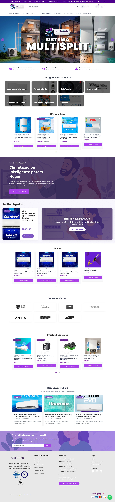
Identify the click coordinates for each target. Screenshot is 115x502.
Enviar (47, 445)
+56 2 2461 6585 (67, 464)
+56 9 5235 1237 (67, 466)
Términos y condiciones (97, 464)
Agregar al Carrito (24, 146)
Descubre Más (18, 191)
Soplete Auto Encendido (90, 270)
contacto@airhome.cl (69, 459)
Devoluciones (37, 462)
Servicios (58, 13)
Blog (79, 13)
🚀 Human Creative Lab (25, 495)
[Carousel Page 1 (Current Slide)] (56, 372)
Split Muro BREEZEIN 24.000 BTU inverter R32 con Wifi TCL (93, 136)
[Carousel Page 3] (59, 372)
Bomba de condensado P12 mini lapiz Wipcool (68, 359)
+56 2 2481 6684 (72, 469)
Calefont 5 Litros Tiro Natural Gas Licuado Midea (92, 357)
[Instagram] (101, 1)
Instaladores (69, 13)
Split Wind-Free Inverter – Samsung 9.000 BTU (44, 138)
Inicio (35, 13)
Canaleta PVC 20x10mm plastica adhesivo (23, 359)
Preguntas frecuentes (39, 470)
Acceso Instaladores (39, 473)
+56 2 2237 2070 (67, 461)
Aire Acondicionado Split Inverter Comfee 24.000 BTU (23, 272)
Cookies (93, 459)
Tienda (27, 13)
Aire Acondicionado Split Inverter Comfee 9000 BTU (69, 272)
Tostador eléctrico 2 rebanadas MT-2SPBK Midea (46, 357)
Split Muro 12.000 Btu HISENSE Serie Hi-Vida (68, 138)
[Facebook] (99, 1)
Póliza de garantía (38, 467)
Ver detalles (28, 236)
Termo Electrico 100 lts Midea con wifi (23, 138)
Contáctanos (37, 459)
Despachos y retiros (39, 464)
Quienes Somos (46, 13)
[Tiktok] (105, 1)
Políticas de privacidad (97, 462)
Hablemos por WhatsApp (69, 483)
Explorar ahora (77, 229)
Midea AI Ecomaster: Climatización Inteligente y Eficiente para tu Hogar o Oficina (26, 416)
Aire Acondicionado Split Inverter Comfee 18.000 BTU (46, 272)
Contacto (88, 13)
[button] (100, 7)
